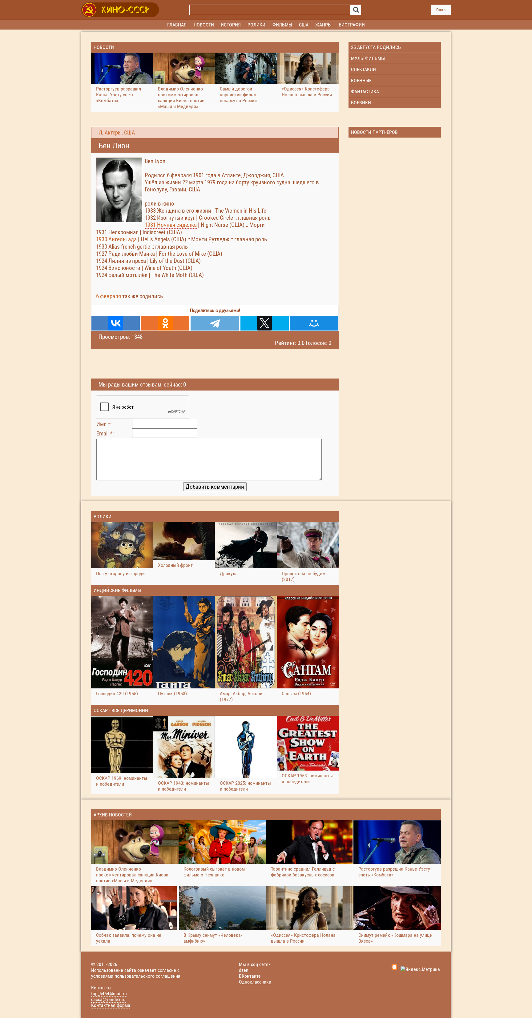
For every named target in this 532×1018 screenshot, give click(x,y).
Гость (440, 9)
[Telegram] (215, 323)
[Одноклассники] (165, 323)
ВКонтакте (250, 976)
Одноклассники (255, 982)
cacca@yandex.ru (108, 999)
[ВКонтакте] (115, 323)
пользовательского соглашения (147, 976)
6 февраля (108, 296)
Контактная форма (110, 1005)
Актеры (113, 133)
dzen (243, 970)
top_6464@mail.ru (109, 993)
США (129, 133)
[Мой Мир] (314, 323)
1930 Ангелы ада (116, 239)
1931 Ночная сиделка (171, 224)
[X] (264, 323)
